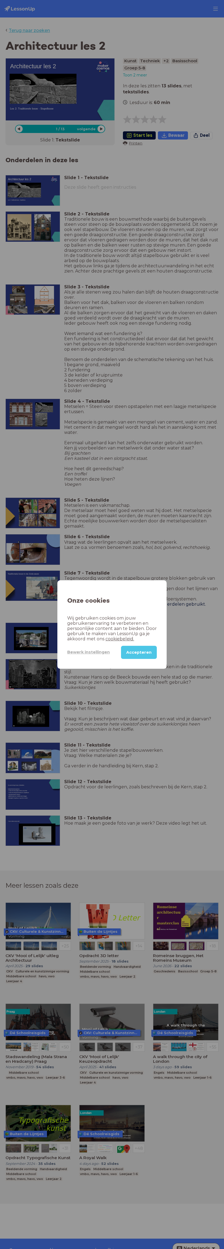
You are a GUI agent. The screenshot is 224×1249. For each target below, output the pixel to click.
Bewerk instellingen (88, 652)
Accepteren (139, 652)
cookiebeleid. (119, 638)
